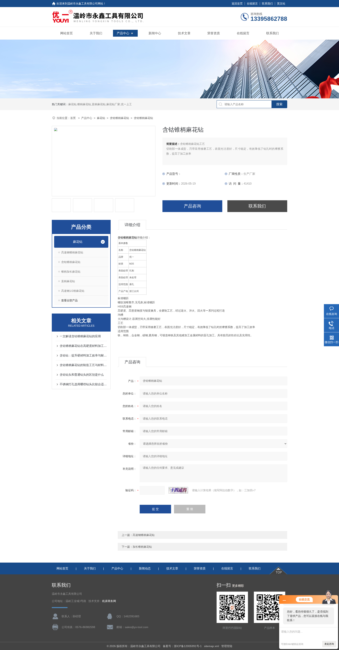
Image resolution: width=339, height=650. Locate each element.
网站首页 (66, 33)
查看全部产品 (69, 300)
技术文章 (184, 33)
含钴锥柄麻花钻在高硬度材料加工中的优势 (83, 345)
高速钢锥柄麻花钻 (72, 252)
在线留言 (252, 3)
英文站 (281, 3)
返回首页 (237, 3)
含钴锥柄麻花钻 (119, 118)
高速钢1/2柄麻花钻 (72, 290)
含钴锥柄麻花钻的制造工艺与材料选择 (83, 365)
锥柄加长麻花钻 (70, 271)
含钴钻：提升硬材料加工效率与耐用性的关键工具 (83, 355)
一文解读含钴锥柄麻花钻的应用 (80, 336)
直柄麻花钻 (68, 281)
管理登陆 (226, 646)
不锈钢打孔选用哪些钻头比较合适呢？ (83, 384)
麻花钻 (101, 118)
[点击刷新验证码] (178, 490)
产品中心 (123, 33)
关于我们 (96, 33)
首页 (73, 118)
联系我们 (267, 3)
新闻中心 (155, 33)
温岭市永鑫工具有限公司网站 (85, 3)
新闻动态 (145, 568)
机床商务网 (109, 601)
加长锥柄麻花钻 (142, 546)
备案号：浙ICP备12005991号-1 (182, 646)
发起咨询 (329, 644)
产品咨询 (192, 206)
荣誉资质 (213, 33)
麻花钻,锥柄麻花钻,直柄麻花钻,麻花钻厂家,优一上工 (100, 104)
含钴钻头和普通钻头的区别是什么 (82, 374)
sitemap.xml (211, 646)
